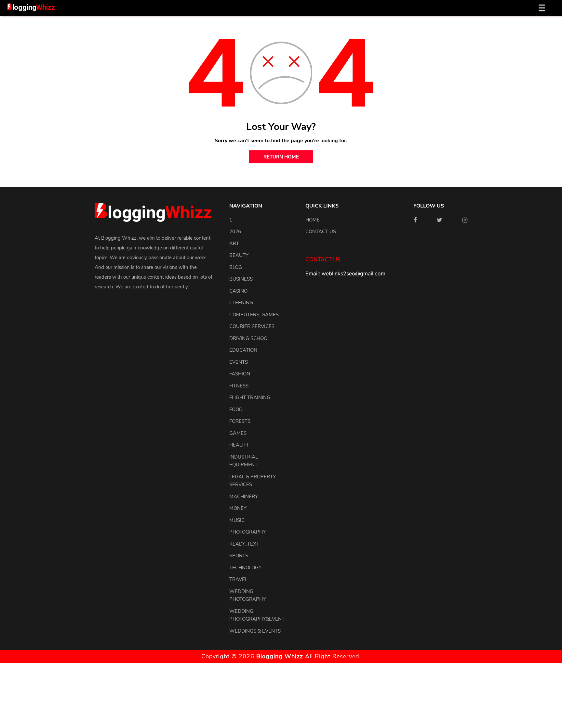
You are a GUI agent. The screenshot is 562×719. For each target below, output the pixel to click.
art (234, 243)
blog (235, 267)
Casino (238, 291)
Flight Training (249, 397)
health (238, 445)
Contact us (320, 231)
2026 (235, 231)
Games (238, 433)
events (238, 362)
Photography (247, 532)
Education (243, 350)
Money (238, 508)
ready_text (244, 544)
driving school (249, 338)
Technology (245, 567)
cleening (241, 302)
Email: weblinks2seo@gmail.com (345, 273)
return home (281, 157)
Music (237, 520)
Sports (238, 555)
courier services (251, 326)
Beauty (238, 255)
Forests (239, 421)
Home (312, 220)
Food (236, 409)
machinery (243, 496)
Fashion (239, 374)
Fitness (238, 386)
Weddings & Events (255, 631)
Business (241, 279)
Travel (238, 579)
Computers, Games (254, 314)
